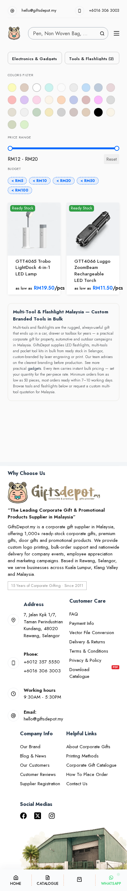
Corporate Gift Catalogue (91, 765)
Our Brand (30, 746)
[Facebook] (23, 815)
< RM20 (63, 181)
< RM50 (87, 181)
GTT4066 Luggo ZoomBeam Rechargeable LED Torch (92, 271)
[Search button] (102, 33)
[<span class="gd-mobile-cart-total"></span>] (79, 880)
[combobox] (62, 33)
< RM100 (19, 190)
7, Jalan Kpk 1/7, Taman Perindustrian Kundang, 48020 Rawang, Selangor (43, 625)
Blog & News (33, 756)
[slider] (10, 148)
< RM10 (40, 181)
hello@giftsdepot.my (39, 10)
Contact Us (77, 783)
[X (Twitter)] (37, 815)
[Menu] (116, 33)
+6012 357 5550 (42, 661)
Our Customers (35, 765)
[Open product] (34, 229)
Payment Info (81, 623)
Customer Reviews (38, 774)
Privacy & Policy (85, 660)
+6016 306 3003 (104, 10)
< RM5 (17, 181)
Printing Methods (82, 756)
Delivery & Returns (87, 641)
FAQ (73, 614)
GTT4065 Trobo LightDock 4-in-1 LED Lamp (33, 267)
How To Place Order (87, 774)
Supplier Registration (40, 783)
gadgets (34, 368)
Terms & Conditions (88, 651)
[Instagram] (51, 815)
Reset (111, 159)
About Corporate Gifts (88, 746)
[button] (36, 87)
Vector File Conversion (91, 632)
